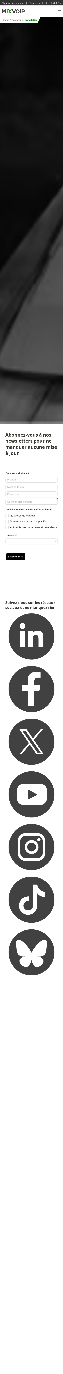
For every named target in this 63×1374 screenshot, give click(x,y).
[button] (59, 11)
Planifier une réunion (13, 3)
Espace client (36, 3)
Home (6, 19)
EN (43, 2)
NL (59, 2)
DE (54, 2)
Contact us (17, 19)
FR (49, 2)
